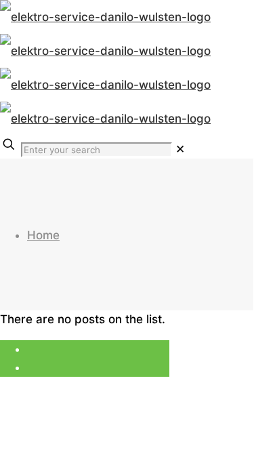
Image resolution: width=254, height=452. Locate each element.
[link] (180, 149)
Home (43, 235)
